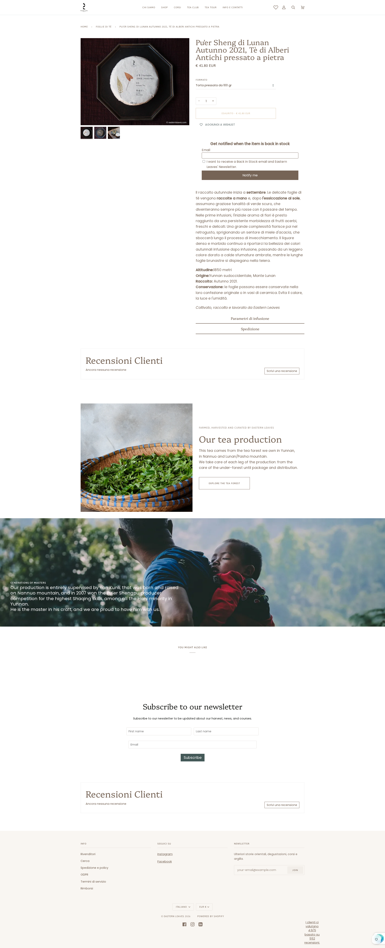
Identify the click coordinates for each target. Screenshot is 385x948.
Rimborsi (87, 888)
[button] (250, 318)
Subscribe (193, 757)
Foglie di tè (103, 26)
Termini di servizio (93, 882)
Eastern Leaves (174, 916)
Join (295, 870)
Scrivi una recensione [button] (282, 371)
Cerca (85, 861)
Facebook (164, 862)
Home (84, 26)
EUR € (203, 906)
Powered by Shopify (210, 916)
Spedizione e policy (94, 868)
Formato (201, 79)
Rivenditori (88, 854)
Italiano (182, 906)
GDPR (84, 875)
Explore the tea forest (224, 483)
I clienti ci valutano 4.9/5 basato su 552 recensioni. (312, 932)
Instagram (165, 854)
